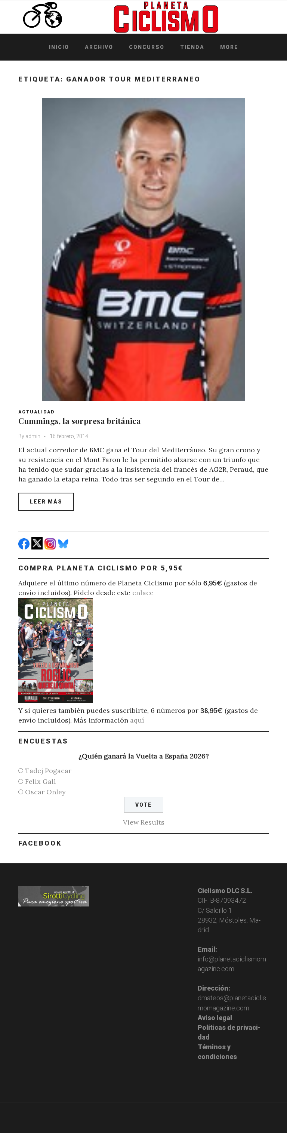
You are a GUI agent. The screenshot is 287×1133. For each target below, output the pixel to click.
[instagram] (51, 547)
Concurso (146, 47)
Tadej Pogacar (48, 770)
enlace (143, 592)
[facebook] (24, 547)
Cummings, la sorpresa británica (79, 420)
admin (32, 436)
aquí (137, 720)
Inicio (59, 47)
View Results (143, 822)
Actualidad (36, 412)
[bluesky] (64, 547)
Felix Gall (40, 781)
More (229, 47)
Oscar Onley (45, 792)
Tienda (192, 47)
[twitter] (37, 547)
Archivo (99, 47)
